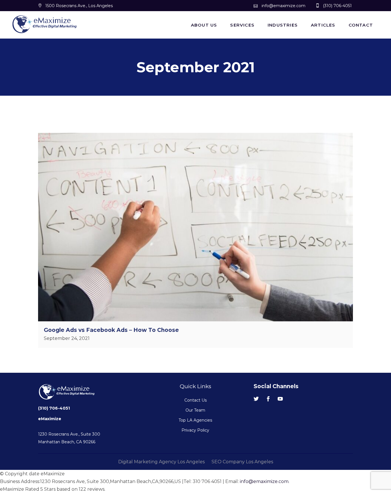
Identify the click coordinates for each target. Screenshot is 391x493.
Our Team (195, 410)
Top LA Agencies (195, 420)
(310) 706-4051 (54, 408)
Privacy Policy (195, 430)
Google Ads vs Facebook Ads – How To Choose (111, 330)
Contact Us (195, 400)
